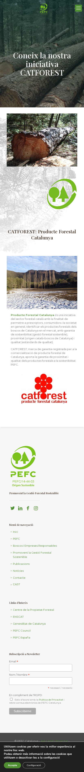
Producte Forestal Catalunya (32, 315)
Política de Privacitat (51, 699)
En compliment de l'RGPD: (25, 695)
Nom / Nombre (19, 675)
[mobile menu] (78, 8)
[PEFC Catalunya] (44, 19)
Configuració (34, 765)
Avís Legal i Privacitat (54, 741)
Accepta (12, 765)
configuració (51, 758)
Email (13, 661)
